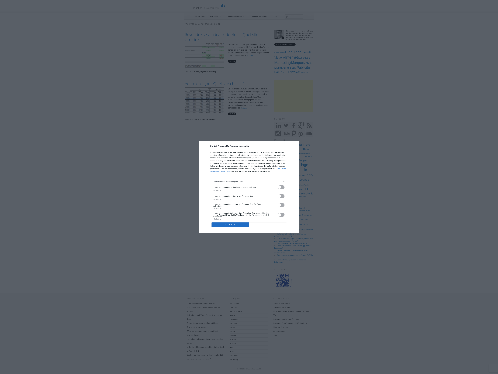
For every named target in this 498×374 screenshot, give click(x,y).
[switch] (281, 187)
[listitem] (249, 181)
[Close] (293, 146)
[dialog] (249, 187)
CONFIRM (230, 225)
